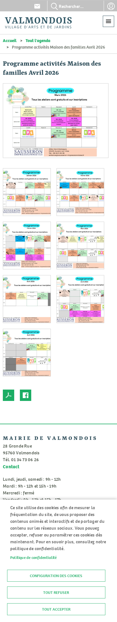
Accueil (9, 40)
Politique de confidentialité (33, 557)
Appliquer (54, 6)
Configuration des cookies (56, 576)
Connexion (111, 6)
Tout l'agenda (38, 40)
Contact (37, 6)
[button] (55, 121)
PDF (8, 395)
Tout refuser (56, 592)
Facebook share (25, 395)
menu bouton (108, 21)
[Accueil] (38, 22)
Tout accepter (56, 609)
